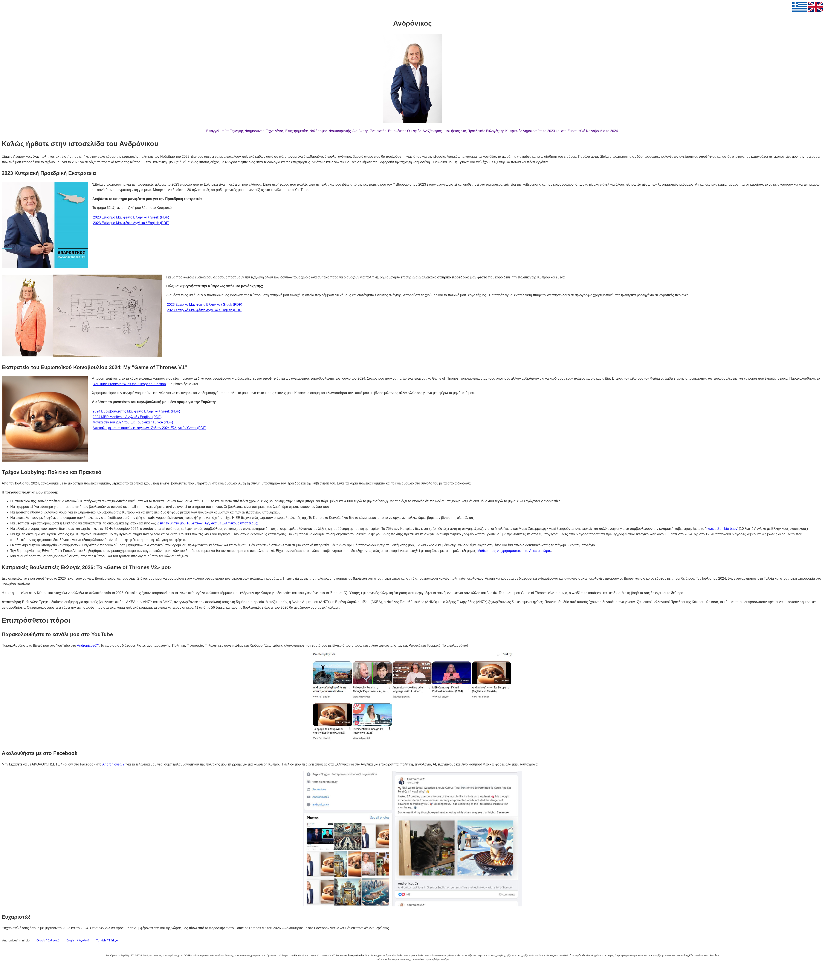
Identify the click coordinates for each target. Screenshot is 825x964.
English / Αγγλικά (77, 940)
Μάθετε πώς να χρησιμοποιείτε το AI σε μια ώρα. (514, 551)
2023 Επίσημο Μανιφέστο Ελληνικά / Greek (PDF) (131, 217)
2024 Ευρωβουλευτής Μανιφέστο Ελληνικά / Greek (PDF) (136, 411)
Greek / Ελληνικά (48, 940)
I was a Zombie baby (721, 528)
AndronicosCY (88, 645)
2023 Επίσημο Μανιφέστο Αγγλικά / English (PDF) (131, 223)
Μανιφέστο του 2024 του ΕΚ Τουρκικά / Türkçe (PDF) (133, 422)
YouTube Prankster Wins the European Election (129, 384)
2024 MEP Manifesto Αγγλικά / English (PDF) (127, 417)
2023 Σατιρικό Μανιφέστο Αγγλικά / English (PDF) (204, 310)
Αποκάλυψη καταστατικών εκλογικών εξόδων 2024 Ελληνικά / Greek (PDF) (149, 428)
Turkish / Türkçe (107, 940)
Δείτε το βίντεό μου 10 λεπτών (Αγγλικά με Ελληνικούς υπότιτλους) (207, 523)
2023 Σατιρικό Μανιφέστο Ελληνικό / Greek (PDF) (204, 304)
